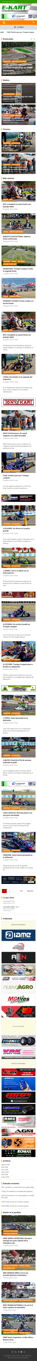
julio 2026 (4, 1167)
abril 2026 (4, 1174)
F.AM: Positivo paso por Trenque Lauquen (15, 1202)
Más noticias (8, 178)
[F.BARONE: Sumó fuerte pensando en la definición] (18, 842)
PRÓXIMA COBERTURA (10, 61)
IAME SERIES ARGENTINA (11, 1233)
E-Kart (16, 73)
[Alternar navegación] (4, 22)
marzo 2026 (5, 1177)
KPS (11, 199)
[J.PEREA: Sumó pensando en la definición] (18, 705)
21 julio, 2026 (7, 1342)
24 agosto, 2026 (8, 150)
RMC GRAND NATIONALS (26, 1300)
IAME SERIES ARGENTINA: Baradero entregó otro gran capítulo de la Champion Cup (17, 1240)
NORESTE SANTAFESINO (16, 232)
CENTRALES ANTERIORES (11, 1231)
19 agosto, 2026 (8, 73)
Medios (6, 80)
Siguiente (30, 891)
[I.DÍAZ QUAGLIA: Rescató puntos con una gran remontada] (18, 800)
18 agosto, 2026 (8, 122)
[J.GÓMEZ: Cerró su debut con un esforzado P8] (18, 557)
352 (21, 891)
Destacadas (8, 39)
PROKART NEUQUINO (15, 115)
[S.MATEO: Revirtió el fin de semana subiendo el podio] (18, 747)
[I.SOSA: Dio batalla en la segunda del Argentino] (18, 364)
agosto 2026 (5, 1165)
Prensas (6, 129)
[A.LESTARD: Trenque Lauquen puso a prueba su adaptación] (18, 651)
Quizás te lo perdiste (12, 1212)
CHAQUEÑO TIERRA (9, 94)
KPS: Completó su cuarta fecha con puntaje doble (17, 1187)
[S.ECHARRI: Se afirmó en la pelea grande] (18, 515)
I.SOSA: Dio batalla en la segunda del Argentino (17, 1191)
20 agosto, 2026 (8, 101)
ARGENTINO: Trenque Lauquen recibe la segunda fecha (18, 67)
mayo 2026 (5, 1172)
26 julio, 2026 (7, 1310)
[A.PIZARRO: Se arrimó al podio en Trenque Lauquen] (18, 611)
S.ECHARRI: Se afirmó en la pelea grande (20, 32)
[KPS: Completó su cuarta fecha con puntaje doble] (18, 322)
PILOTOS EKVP (16, 143)
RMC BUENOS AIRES (9, 1268)
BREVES (14, 59)
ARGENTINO (7, 59)
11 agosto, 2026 (8, 1245)
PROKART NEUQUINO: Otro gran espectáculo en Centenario (16, 119)
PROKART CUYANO (15, 296)
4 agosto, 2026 (7, 1278)
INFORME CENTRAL (24, 1265)
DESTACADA (21, 59)
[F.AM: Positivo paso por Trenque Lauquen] (18, 462)
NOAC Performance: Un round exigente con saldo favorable (15, 168)
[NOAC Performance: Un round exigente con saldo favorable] (18, 420)
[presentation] (31, 39)
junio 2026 (4, 1169)
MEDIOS (18, 94)
